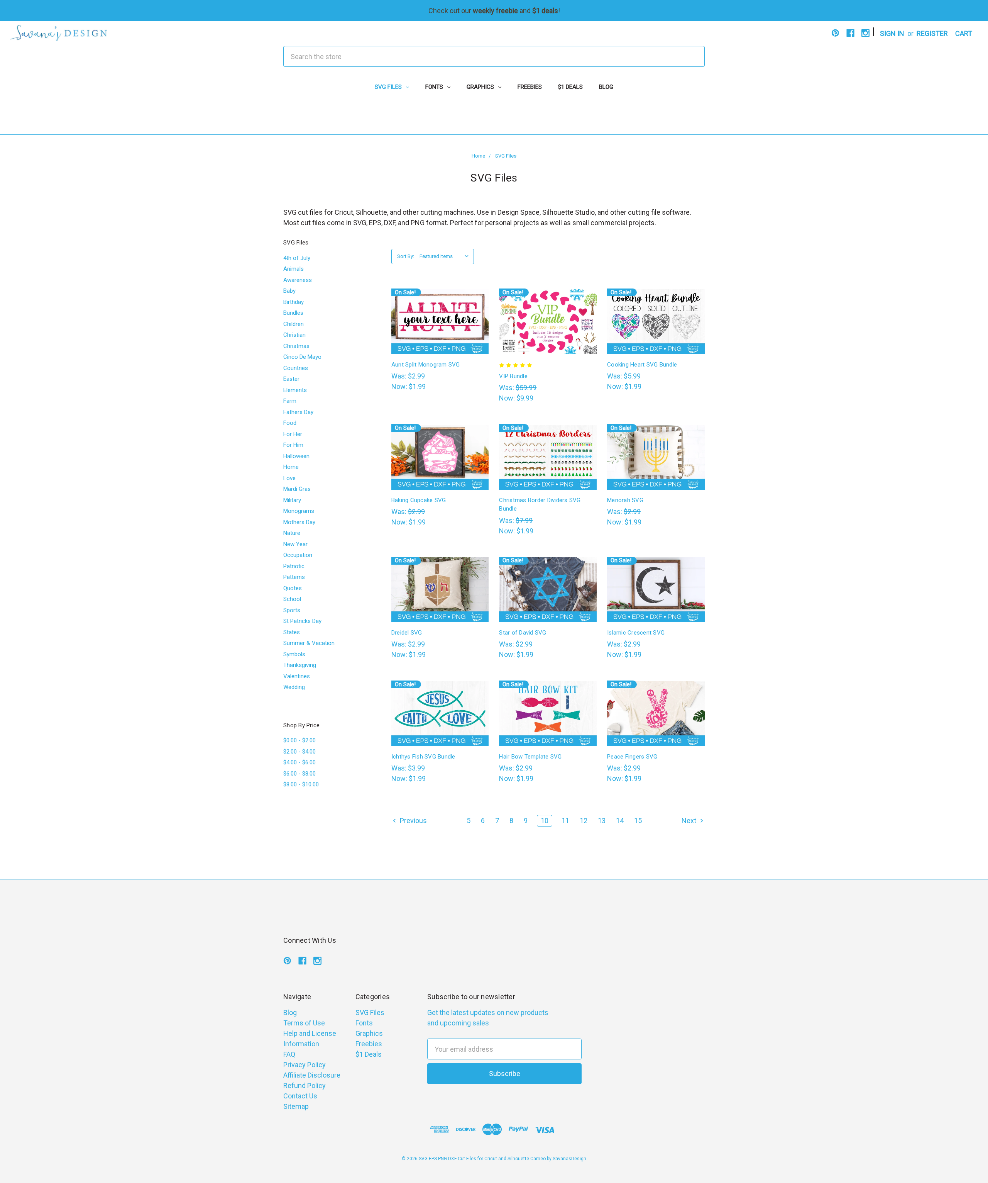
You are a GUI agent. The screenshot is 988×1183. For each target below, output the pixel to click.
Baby (289, 290)
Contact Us (300, 1096)
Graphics (481, 86)
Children (293, 324)
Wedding (294, 687)
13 (602, 820)
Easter (291, 378)
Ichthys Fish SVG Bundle (423, 756)
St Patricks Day (302, 621)
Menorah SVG (625, 500)
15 (638, 820)
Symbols (294, 654)
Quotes (292, 588)
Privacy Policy (304, 1065)
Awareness (297, 280)
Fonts (435, 86)
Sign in (892, 33)
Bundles (293, 312)
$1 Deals (570, 86)
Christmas (296, 346)
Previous (412, 820)
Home (291, 466)
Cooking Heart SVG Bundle (642, 364)
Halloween (296, 456)
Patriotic (294, 566)
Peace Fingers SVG (632, 756)
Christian (294, 334)
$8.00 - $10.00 (301, 784)
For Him (293, 444)
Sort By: (405, 256)
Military (292, 500)
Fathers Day (298, 412)
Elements (295, 390)
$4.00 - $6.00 (299, 762)
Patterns (294, 577)
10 (544, 820)
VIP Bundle (513, 376)
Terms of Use (304, 1023)
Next (690, 820)
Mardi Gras (297, 488)
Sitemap (296, 1106)
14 (620, 820)
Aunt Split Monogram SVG (425, 364)
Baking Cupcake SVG (418, 500)
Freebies (530, 86)
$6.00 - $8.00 (299, 773)
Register (932, 33)
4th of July (296, 258)
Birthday (293, 302)
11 (565, 820)
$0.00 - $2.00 (299, 740)
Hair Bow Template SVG (530, 756)
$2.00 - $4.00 (299, 751)
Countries (295, 368)
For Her (292, 434)
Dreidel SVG (406, 632)
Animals (293, 268)
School (292, 599)
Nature (291, 533)
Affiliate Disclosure (311, 1075)
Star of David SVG (522, 632)
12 (583, 820)
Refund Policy (304, 1085)
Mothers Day (299, 522)
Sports (291, 610)
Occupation (297, 555)
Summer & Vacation (309, 643)
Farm (289, 400)
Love (289, 478)
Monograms (298, 510)
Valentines (296, 676)
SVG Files (389, 86)
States (291, 632)
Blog (606, 86)
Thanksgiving (299, 665)
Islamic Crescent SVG (636, 632)
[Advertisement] (494, 117)
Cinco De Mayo (302, 356)
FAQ (289, 1054)
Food (289, 422)
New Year (295, 544)
